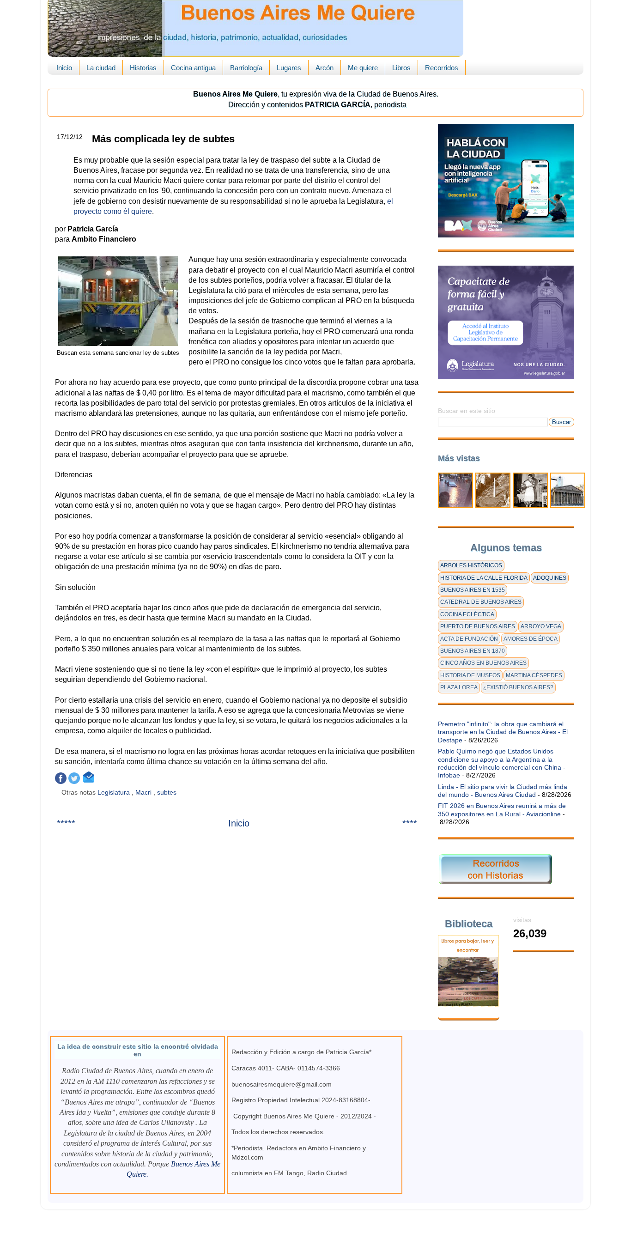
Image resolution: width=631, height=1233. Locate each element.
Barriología (246, 68)
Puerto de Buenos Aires (477, 626)
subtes (167, 792)
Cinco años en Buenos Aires (483, 663)
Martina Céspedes (534, 675)
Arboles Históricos (471, 565)
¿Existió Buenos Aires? (518, 687)
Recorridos (441, 68)
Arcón (325, 68)
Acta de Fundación (469, 639)
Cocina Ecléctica (467, 614)
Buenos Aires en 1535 (472, 590)
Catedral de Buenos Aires (481, 602)
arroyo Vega (541, 626)
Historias (143, 68)
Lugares (289, 68)
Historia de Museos (470, 675)
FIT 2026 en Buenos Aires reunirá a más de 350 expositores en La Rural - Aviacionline (502, 809)
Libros (401, 68)
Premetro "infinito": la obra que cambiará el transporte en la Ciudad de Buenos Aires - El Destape (503, 732)
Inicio (64, 68)
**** (409, 823)
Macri (144, 792)
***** (66, 823)
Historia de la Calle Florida (484, 578)
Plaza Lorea (459, 687)
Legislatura (114, 792)
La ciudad (100, 68)
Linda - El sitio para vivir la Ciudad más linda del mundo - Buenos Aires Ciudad (502, 790)
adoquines (549, 578)
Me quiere (363, 68)
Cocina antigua (193, 68)
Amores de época (531, 639)
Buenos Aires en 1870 (472, 651)
